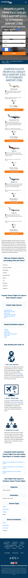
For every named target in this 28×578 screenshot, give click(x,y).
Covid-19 (8, 548)
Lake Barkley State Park (9, 316)
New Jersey (5, 528)
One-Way (13, 29)
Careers (14, 548)
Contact (20, 548)
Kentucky (5, 512)
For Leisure (22, 543)
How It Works (19, 373)
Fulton (5, 317)
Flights (4, 506)
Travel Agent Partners (8, 546)
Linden (5, 337)
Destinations (6, 543)
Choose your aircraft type (16, 402)
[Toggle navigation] (25, 2)
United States (6, 509)
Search (14, 53)
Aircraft (20, 545)
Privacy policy (15, 552)
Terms (22, 552)
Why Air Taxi (15, 542)
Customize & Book (14, 109)
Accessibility (7, 552)
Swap (19, 29)
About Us (18, 546)
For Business (14, 543)
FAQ (23, 546)
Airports (22, 542)
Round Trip (6, 29)
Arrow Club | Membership (11, 545)
